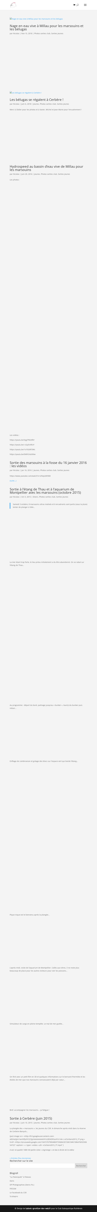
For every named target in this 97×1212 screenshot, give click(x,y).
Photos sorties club (42, 33)
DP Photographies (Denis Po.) (22, 1185)
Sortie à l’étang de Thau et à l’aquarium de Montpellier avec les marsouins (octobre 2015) (45, 491)
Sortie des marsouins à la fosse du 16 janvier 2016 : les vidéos (48, 464)
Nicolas (16, 33)
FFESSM (13, 1188)
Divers (35, 497)
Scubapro (14, 1196)
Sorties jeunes (57, 33)
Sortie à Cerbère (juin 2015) (31, 1118)
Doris (12, 1181)
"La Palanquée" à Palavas (20, 1177)
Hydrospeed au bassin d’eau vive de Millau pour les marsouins (46, 168)
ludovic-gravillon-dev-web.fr (38, 1208)
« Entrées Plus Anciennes (20, 1158)
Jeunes (36, 104)
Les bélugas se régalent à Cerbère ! (36, 99)
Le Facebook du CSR (18, 1192)
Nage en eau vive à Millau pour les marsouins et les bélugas (46, 27)
